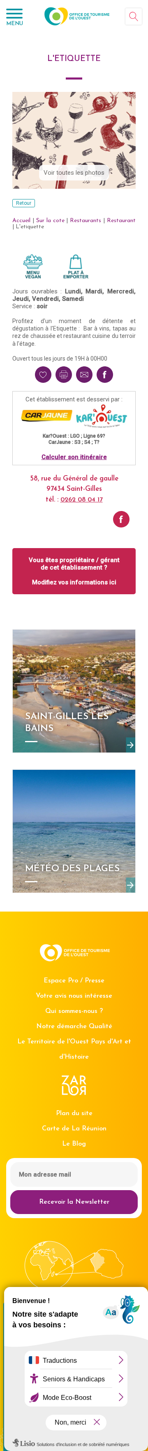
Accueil (21, 221)
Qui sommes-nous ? (74, 1011)
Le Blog (74, 1144)
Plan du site (74, 1113)
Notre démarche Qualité (74, 1026)
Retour (23, 203)
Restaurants (85, 221)
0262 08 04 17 (81, 500)
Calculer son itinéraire (74, 457)
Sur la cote (50, 221)
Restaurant (121, 221)
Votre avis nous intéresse (74, 996)
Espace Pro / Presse (74, 980)
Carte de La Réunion (74, 1128)
